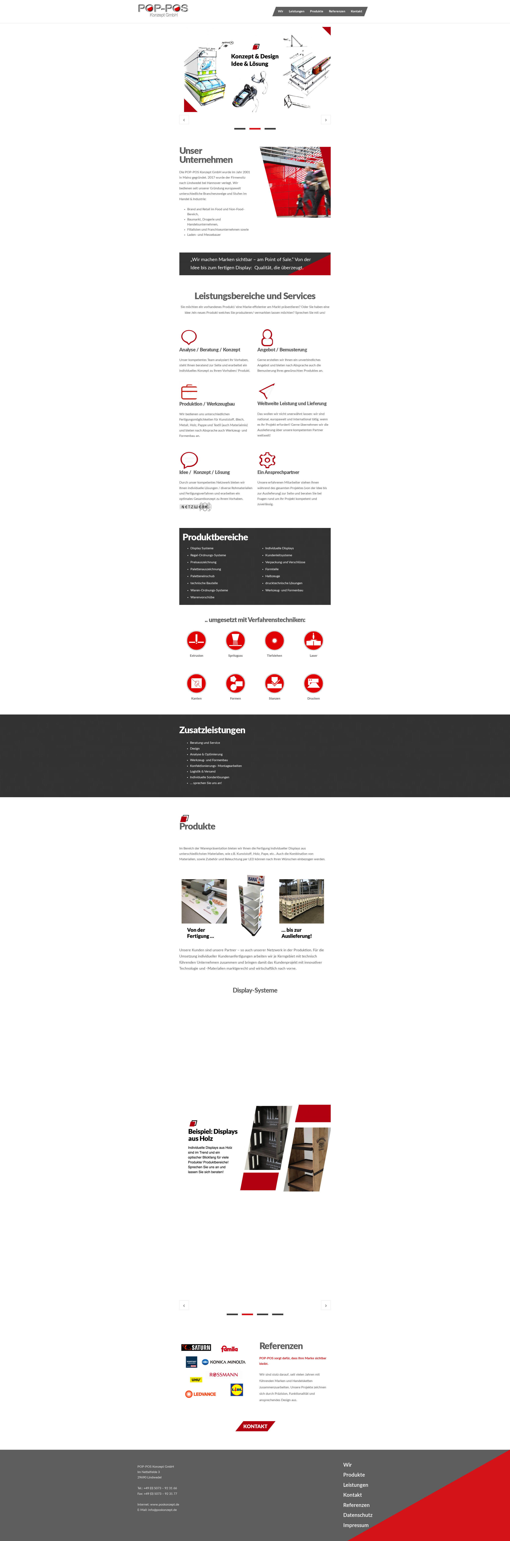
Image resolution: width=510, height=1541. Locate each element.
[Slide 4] (277, 1314)
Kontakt (356, 11)
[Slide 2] (255, 129)
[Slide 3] (270, 129)
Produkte (316, 11)
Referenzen (337, 11)
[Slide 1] (239, 129)
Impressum (356, 1525)
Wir (280, 11)
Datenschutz (358, 1515)
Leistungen (296, 11)
